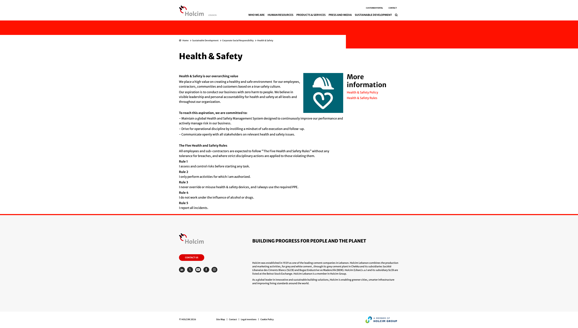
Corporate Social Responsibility (238, 40)
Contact (392, 8)
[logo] (191, 11)
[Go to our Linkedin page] (182, 269)
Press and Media (340, 15)
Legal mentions (248, 319)
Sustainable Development (373, 15)
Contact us (191, 257)
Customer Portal (374, 8)
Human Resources (280, 15)
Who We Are (256, 15)
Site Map (220, 319)
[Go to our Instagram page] (215, 269)
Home (185, 40)
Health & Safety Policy (362, 92)
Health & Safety (265, 40)
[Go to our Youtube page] (199, 269)
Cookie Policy (267, 319)
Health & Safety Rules (362, 98)
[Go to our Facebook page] (207, 269)
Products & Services (311, 15)
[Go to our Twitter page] (190, 269)
